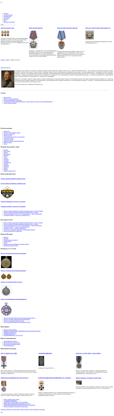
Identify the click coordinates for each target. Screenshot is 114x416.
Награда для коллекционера (11, 99)
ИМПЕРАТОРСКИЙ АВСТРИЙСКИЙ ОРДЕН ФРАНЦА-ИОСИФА (22, 331)
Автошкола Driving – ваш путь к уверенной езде (16, 215)
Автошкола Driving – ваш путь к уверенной (13, 206)
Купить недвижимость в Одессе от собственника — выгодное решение (23, 213)
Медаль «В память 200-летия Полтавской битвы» (17, 319)
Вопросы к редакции (39, 409)
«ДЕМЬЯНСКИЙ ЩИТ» (45, 353)
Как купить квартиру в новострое (13, 231)
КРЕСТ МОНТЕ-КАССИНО (9, 353)
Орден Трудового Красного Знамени (67, 28)
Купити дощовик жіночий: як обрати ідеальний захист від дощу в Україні (23, 211)
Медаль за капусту (6, 67)
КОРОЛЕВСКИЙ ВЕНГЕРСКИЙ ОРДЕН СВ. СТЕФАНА (54, 378)
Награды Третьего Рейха (10, 329)
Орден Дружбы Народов (36, 28)
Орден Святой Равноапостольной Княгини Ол (14, 299)
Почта (31, 409)
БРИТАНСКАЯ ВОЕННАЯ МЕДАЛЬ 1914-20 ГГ (15, 378)
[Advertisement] (57, 8)
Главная (3, 60)
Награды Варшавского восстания (12, 100)
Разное (7, 60)
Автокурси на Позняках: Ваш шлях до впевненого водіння (19, 229)
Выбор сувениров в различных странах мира (88, 378)
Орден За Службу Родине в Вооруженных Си (97, 28)
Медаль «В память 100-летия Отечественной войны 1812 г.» (20, 318)
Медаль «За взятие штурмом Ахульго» (11, 282)
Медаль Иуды (7, 97)
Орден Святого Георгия (10, 103)
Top (2, 412)
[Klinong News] (1, 2)
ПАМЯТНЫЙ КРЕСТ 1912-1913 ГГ (13, 335)
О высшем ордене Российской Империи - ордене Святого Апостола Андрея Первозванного (28, 101)
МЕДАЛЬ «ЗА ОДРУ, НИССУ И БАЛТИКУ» (88, 353)
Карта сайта (17, 409)
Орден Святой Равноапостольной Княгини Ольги (17, 322)
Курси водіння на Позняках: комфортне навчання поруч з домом (21, 212)
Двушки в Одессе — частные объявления (15, 228)
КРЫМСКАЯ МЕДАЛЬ (10, 332)
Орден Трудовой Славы (7, 28)
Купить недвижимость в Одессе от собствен (13, 201)
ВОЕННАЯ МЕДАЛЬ (9, 334)
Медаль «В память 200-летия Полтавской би (13, 270)
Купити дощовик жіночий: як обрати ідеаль (13, 178)
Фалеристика (9, 409)
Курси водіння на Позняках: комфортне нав (13, 183)
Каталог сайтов (25, 409)
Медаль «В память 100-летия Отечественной (13, 253)
